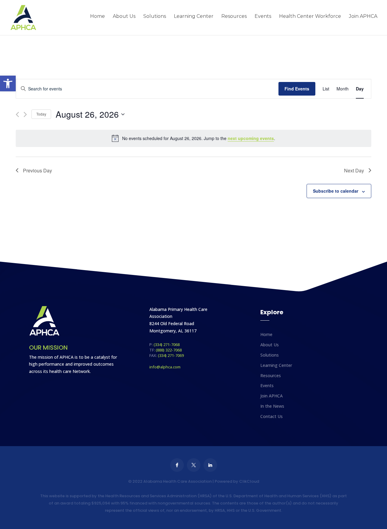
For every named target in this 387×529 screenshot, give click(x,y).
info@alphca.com (164, 367)
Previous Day (37, 170)
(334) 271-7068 (167, 344)
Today (41, 113)
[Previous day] (17, 114)
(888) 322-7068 (169, 350)
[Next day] (25, 114)
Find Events (297, 89)
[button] (8, 83)
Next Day (354, 170)
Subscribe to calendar (335, 191)
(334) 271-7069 (171, 355)
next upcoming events (251, 138)
